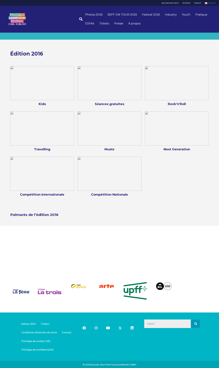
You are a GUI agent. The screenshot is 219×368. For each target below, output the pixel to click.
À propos (134, 23)
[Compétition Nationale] (109, 173)
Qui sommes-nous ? (170, 3)
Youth (186, 14)
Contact (197, 3)
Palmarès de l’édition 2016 (34, 215)
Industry (171, 14)
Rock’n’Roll (177, 104)
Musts (109, 149)
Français (212, 3)
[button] (84, 328)
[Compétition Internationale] (42, 173)
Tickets (104, 23)
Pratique (201, 14)
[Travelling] (42, 128)
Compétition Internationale (42, 194)
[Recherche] (80, 19)
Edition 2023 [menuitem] (28, 323)
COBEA (132, 364)
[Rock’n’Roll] (177, 83)
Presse (118, 23)
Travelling (42, 149)
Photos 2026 (93, 14)
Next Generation (177, 149)
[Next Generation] (177, 128)
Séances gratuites (109, 104)
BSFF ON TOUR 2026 (122, 14)
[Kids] (42, 83)
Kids (42, 104)
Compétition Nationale (109, 194)
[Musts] (109, 128)
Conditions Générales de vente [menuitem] (39, 332)
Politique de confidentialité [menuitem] (37, 349)
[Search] (195, 323)
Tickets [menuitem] (45, 323)
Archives (186, 3)
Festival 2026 (151, 14)
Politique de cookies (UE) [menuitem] (35, 341)
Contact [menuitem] (67, 332)
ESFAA (89, 23)
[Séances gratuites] (109, 83)
